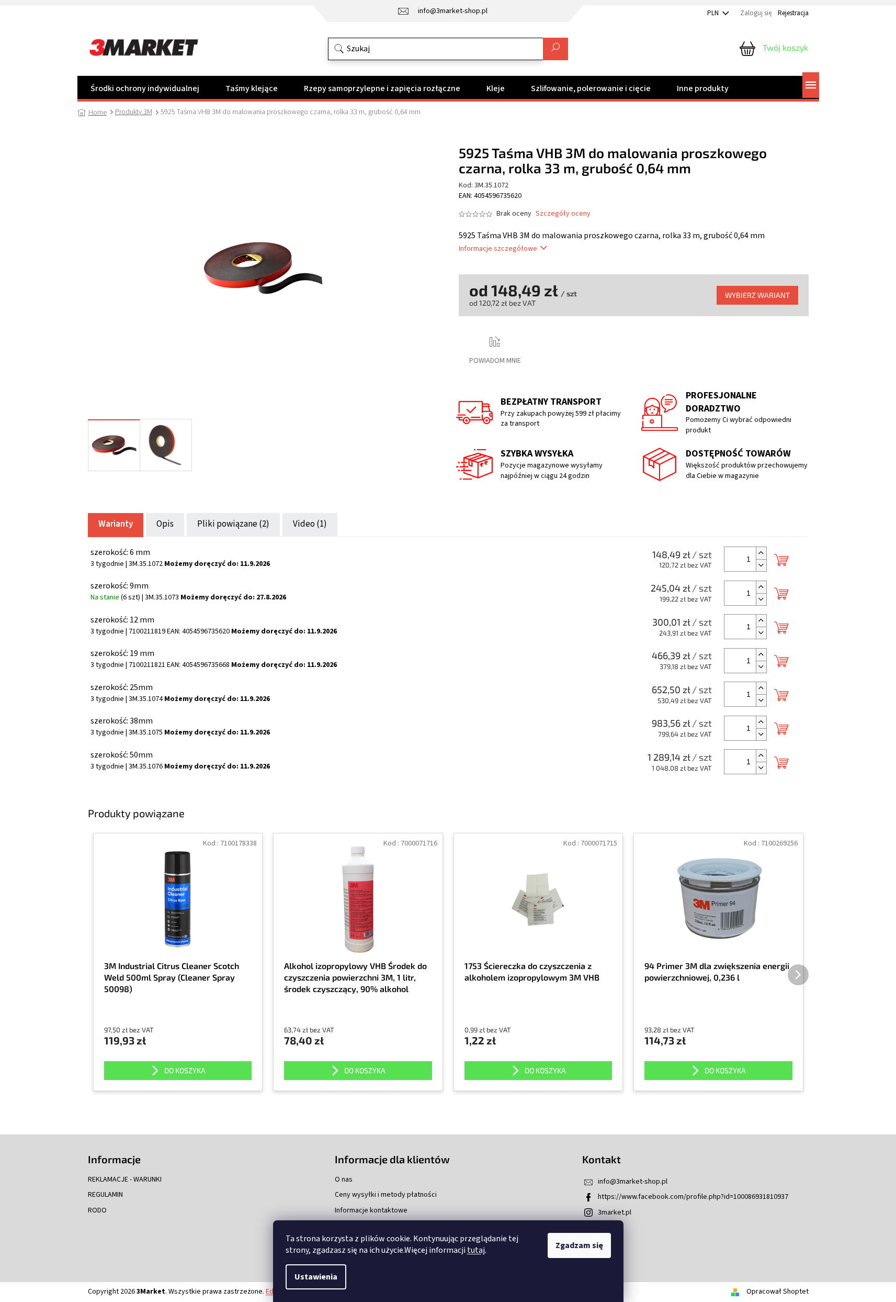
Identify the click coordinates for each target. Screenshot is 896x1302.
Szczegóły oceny (563, 214)
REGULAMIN (105, 1195)
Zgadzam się (579, 1245)
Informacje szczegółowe (498, 248)
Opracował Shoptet (777, 1291)
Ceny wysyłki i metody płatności (386, 1195)
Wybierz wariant (757, 295)
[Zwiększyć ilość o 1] (761, 553)
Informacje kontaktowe (371, 1211)
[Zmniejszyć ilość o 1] (761, 565)
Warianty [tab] (115, 524)
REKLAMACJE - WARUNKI (125, 1180)
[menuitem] (144, 88)
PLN (713, 13)
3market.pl (614, 1212)
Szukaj (555, 49)
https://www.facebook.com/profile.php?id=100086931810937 (693, 1197)
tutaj (476, 1250)
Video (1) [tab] (310, 524)
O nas (344, 1180)
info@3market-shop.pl (632, 1181)
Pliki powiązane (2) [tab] (233, 524)
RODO (97, 1211)
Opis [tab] (165, 524)
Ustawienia (315, 1277)
